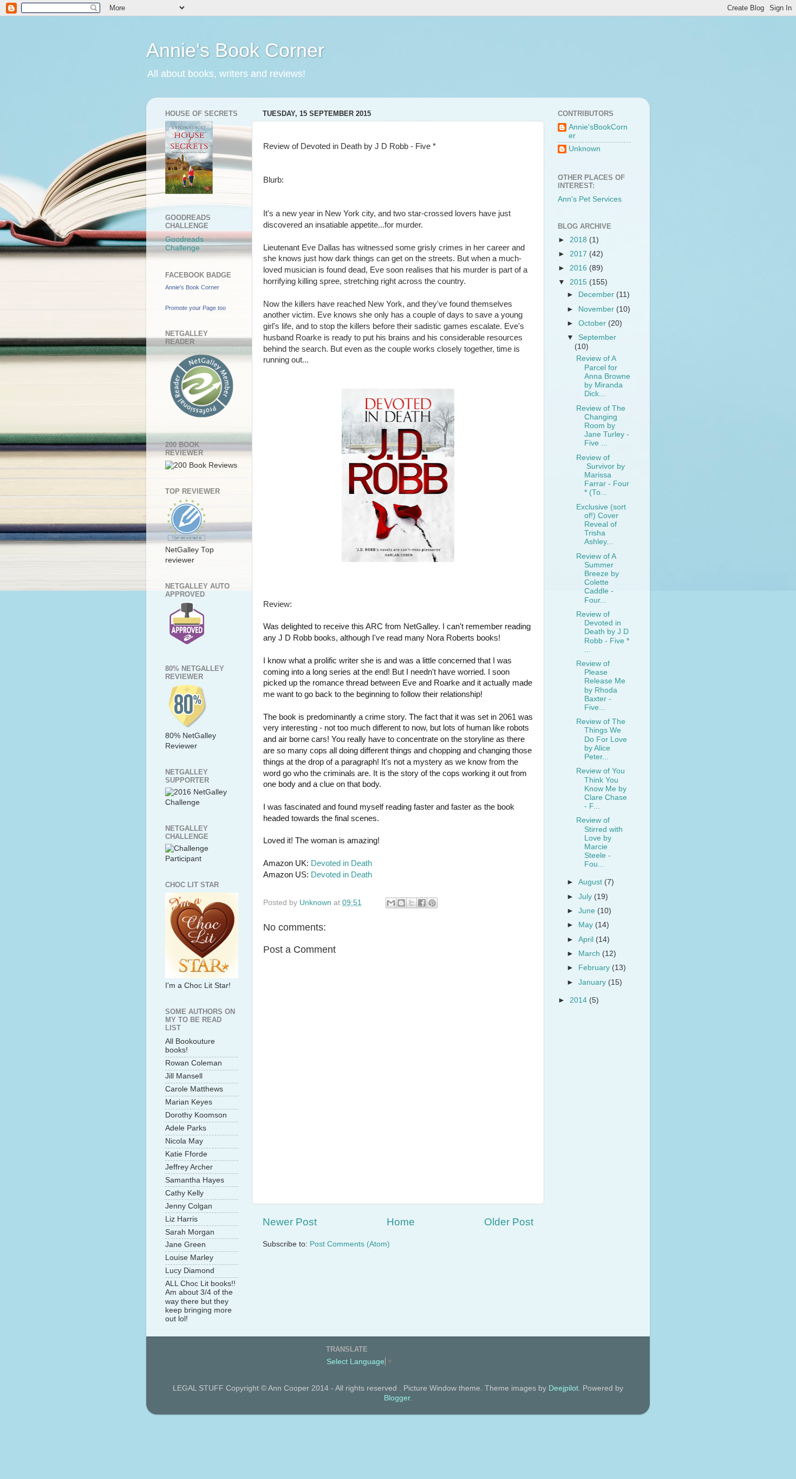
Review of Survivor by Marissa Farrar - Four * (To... (602, 475)
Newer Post (290, 1222)
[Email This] (391, 902)
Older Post (508, 1222)
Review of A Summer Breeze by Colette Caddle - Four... (597, 578)
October (593, 323)
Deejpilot (563, 1388)
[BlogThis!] (401, 902)
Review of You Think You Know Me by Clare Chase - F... (601, 788)
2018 (579, 240)
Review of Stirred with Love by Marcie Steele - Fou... (599, 842)
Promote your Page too (195, 308)
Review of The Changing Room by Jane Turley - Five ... (602, 426)
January (593, 982)
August (591, 882)
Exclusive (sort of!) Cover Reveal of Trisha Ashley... (601, 524)
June (587, 911)
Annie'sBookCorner (598, 131)
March (590, 954)
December (597, 294)
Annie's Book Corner (235, 50)
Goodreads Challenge (184, 243)
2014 (579, 1000)
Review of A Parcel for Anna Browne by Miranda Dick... (603, 376)
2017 (579, 254)
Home (401, 1222)
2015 (579, 282)
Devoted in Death (341, 863)
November (597, 309)
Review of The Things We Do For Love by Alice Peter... (601, 739)
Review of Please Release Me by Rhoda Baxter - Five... (600, 686)
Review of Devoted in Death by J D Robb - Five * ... (602, 632)
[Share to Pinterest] (432, 902)
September (597, 337)
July (586, 897)
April (587, 939)
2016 (579, 268)
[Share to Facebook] (421, 902)
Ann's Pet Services (590, 199)
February (595, 968)
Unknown (585, 149)
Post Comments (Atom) (350, 1244)
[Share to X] (411, 902)
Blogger (397, 1398)
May (586, 925)
